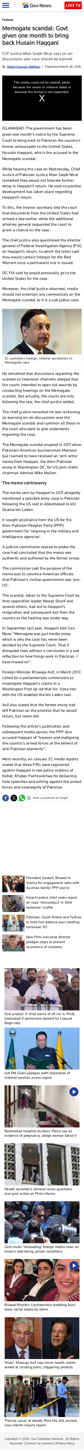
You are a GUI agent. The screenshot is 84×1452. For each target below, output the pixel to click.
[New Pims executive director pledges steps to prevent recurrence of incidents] (13, 943)
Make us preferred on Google (50, 797)
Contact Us (33, 1443)
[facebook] (5, 798)
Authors (48, 1443)
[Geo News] (37, 5)
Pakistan (7, 19)
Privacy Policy (65, 1443)
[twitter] (14, 798)
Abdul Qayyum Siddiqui (23, 66)
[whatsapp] (22, 798)
